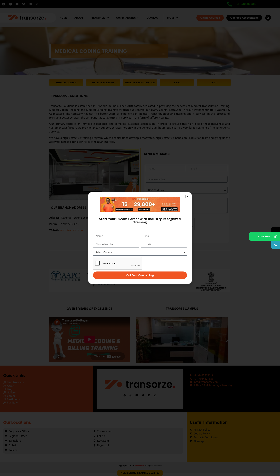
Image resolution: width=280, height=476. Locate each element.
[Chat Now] (275, 236)
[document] (140, 238)
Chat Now (264, 236)
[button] (187, 196)
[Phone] (275, 245)
